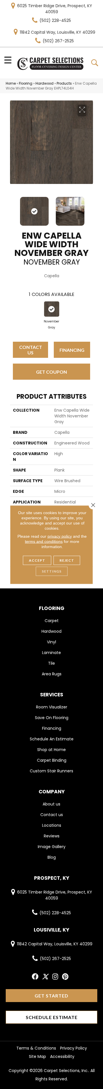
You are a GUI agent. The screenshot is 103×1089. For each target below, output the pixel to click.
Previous (13, 208)
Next (90, 208)
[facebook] (35, 976)
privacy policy (59, 536)
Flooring (25, 83)
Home (11, 83)
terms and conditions (44, 541)
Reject (67, 560)
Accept (37, 560)
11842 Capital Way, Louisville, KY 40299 (57, 32)
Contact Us (30, 349)
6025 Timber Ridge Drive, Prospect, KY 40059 (54, 9)
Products (64, 83)
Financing (72, 350)
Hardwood (44, 83)
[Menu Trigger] (8, 60)
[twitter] (45, 976)
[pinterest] (65, 976)
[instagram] (55, 976)
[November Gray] (52, 309)
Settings (52, 571)
